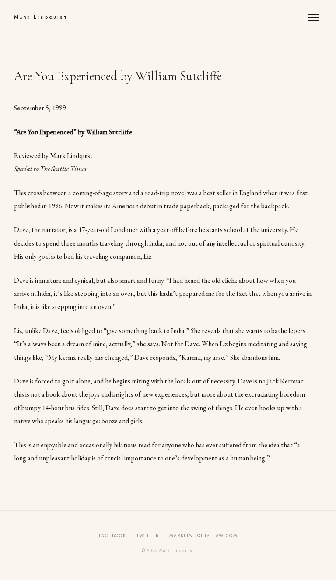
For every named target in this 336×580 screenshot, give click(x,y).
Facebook (112, 535)
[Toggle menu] (315, 18)
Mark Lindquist (41, 17)
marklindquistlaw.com (203, 535)
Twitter (147, 535)
